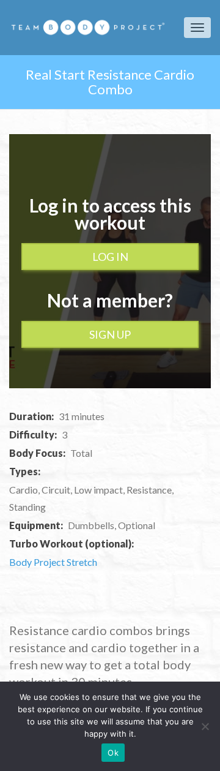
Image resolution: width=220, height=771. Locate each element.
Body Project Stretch (53, 562)
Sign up (110, 334)
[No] (205, 726)
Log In (110, 256)
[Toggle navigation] (197, 27)
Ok (113, 753)
